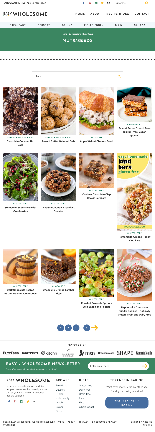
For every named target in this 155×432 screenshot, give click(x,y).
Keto (81, 402)
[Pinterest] (89, 3)
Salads (59, 406)
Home (80, 14)
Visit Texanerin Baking (127, 402)
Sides (59, 411)
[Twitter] (102, 3)
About (95, 14)
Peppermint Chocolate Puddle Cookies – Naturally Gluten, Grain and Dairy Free (134, 311)
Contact (142, 14)
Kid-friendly (134, 124)
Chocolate (58, 286)
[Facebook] (83, 3)
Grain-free (85, 393)
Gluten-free (20, 203)
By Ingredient (75, 34)
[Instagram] (96, 3)
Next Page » (94, 327)
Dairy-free (85, 389)
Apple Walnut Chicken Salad (96, 141)
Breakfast (61, 385)
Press (61, 422)
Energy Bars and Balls (20, 137)
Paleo (82, 398)
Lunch (59, 402)
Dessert (60, 389)
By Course (96, 137)
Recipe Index (117, 14)
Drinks (59, 393)
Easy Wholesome (25, 14)
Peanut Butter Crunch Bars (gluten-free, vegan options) (134, 132)
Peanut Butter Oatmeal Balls (58, 141)
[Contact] (108, 3)
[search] (119, 76)
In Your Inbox (25, 3)
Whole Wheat (86, 406)
